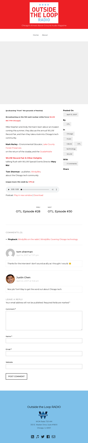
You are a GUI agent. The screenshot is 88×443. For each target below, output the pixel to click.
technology (71, 149)
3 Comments (72, 163)
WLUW (69, 154)
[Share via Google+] (73, 173)
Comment (11, 309)
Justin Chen (23, 277)
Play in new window (23, 195)
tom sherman (24, 251)
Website (9, 362)
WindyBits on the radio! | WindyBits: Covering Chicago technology (48, 239)
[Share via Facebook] (64, 173)
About (45, 35)
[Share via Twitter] (69, 173)
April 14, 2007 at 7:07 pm (27, 255)
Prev (38, 207)
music (69, 139)
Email (9, 349)
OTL (68, 124)
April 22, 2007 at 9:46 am (27, 281)
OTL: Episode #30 (60, 211)
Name (9, 336)
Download (38, 195)
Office (31, 182)
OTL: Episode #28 (28, 211)
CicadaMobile (46, 152)
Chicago (70, 134)
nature (69, 144)
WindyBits (35, 172)
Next (50, 207)
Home (36, 35)
